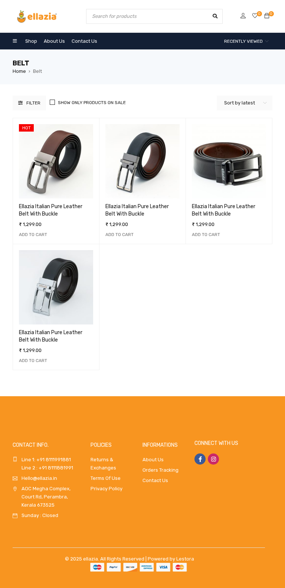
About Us (153, 459)
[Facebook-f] (200, 459)
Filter (33, 103)
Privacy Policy (106, 488)
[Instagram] (213, 459)
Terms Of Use (106, 478)
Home (19, 71)
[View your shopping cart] (266, 16)
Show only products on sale (92, 102)
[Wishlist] (255, 16)
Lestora (185, 559)
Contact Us (155, 480)
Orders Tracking (160, 470)
